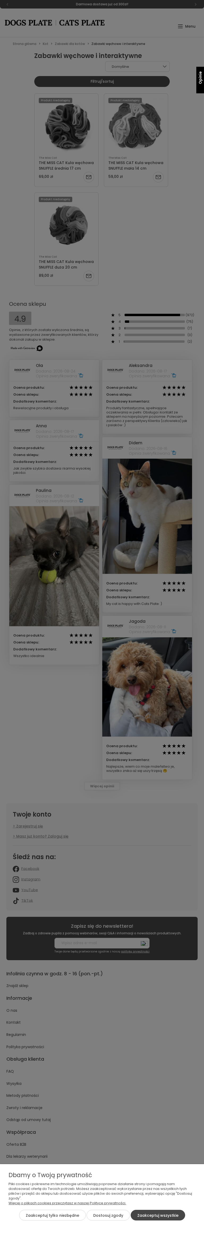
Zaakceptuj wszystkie (157, 1215)
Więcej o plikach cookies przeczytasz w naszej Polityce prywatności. (67, 1203)
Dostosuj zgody (108, 1215)
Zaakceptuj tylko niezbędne (52, 1215)
